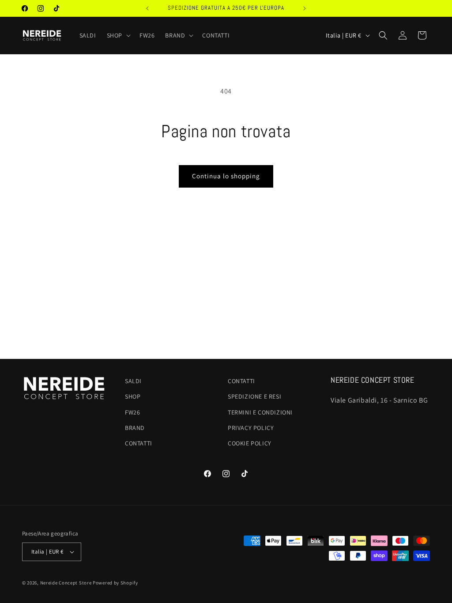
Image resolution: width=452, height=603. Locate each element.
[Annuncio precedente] (147, 8)
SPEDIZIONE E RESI (254, 396)
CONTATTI (138, 443)
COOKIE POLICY (249, 443)
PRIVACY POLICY (251, 428)
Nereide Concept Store (66, 583)
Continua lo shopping (226, 176)
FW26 (132, 412)
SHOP (132, 396)
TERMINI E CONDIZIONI (260, 412)
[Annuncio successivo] (304, 8)
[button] (118, 35)
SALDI (133, 381)
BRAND (135, 428)
